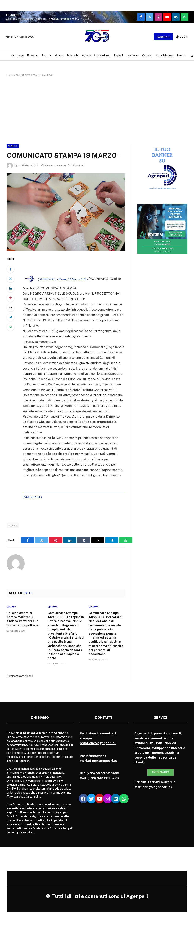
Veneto (12, 146)
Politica (46, 55)
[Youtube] (99, 798)
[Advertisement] (97, 109)
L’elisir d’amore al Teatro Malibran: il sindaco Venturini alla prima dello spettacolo (24, 619)
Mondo (59, 55)
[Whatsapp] (124, 798)
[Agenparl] (97, 37)
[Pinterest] (10, 298)
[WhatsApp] (10, 327)
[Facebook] (10, 269)
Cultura (147, 55)
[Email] (10, 307)
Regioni (118, 55)
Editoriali (32, 55)
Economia (72, 55)
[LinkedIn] (10, 288)
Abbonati (163, 37)
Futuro (181, 55)
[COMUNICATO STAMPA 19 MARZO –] (66, 212)
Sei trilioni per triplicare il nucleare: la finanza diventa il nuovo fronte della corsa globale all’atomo (43, 18)
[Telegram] (10, 317)
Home (10, 75)
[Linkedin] (115, 798)
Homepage (17, 55)
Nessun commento (55, 165)
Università (132, 55)
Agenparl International (96, 55)
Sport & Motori (164, 55)
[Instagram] (107, 798)
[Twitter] (10, 278)
